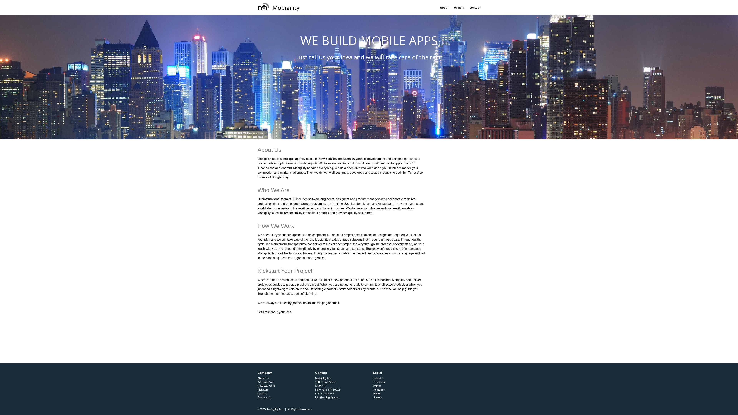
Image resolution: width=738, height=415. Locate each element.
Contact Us (264, 397)
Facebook (379, 381)
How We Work (266, 385)
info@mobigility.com (327, 397)
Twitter (377, 385)
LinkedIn (378, 378)
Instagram (379, 389)
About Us (263, 378)
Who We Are (265, 381)
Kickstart (263, 389)
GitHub (377, 393)
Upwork (262, 393)
